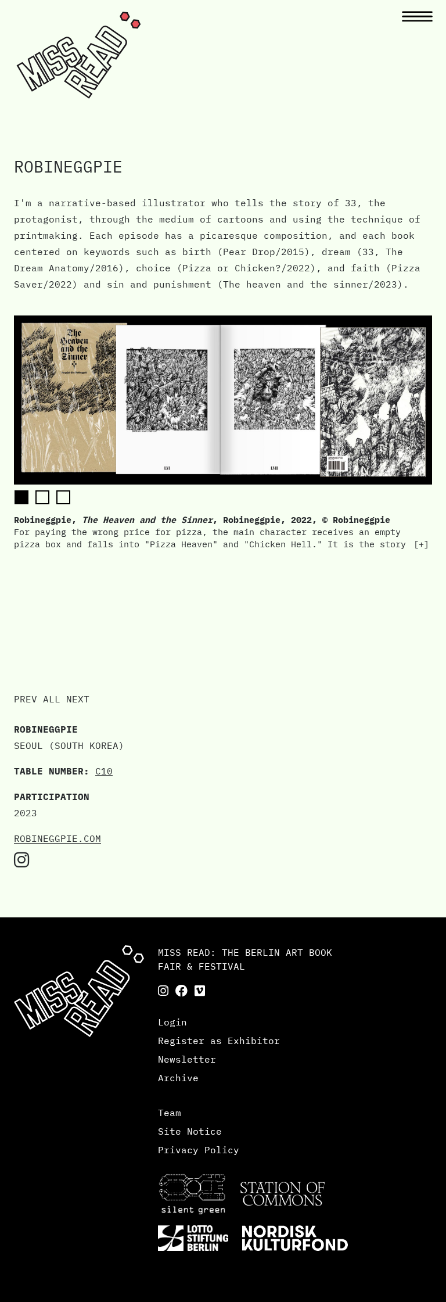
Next (77, 699)
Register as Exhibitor (219, 1040)
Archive (178, 1078)
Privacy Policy (198, 1150)
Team (169, 1112)
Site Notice (190, 1131)
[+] (421, 544)
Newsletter (187, 1059)
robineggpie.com (57, 838)
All (51, 699)
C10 (104, 771)
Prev (25, 699)
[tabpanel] (223, 432)
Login (172, 1022)
